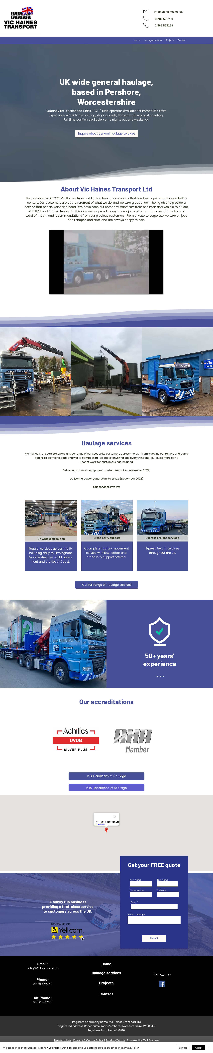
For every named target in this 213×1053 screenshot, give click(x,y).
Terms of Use (62, 1040)
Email (133, 902)
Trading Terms (115, 1040)
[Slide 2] (160, 676)
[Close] (209, 1047)
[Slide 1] (156, 676)
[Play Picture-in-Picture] (153, 290)
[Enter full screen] (159, 290)
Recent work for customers (98, 462)
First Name (135, 880)
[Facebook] (162, 984)
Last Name (162, 880)
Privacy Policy (131, 1047)
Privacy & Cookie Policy (88, 1040)
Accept (198, 1047)
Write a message (136, 914)
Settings (183, 1047)
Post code (161, 890)
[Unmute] (59, 290)
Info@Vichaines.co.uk (43, 968)
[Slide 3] (163, 676)
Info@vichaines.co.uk (168, 11)
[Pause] (54, 290)
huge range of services (83, 454)
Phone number (137, 890)
